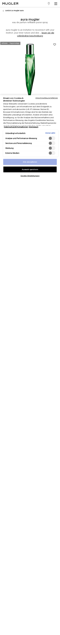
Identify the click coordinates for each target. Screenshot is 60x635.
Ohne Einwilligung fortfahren (46, 98)
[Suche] (40, 3)
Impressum (33, 127)
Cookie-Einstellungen (30, 176)
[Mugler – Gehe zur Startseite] (10, 3)
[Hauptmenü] (56, 3)
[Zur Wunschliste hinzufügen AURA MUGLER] (55, 45)
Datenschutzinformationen (16, 127)
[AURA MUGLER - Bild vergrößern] (30, 69)
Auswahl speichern (30, 169)
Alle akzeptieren (30, 162)
